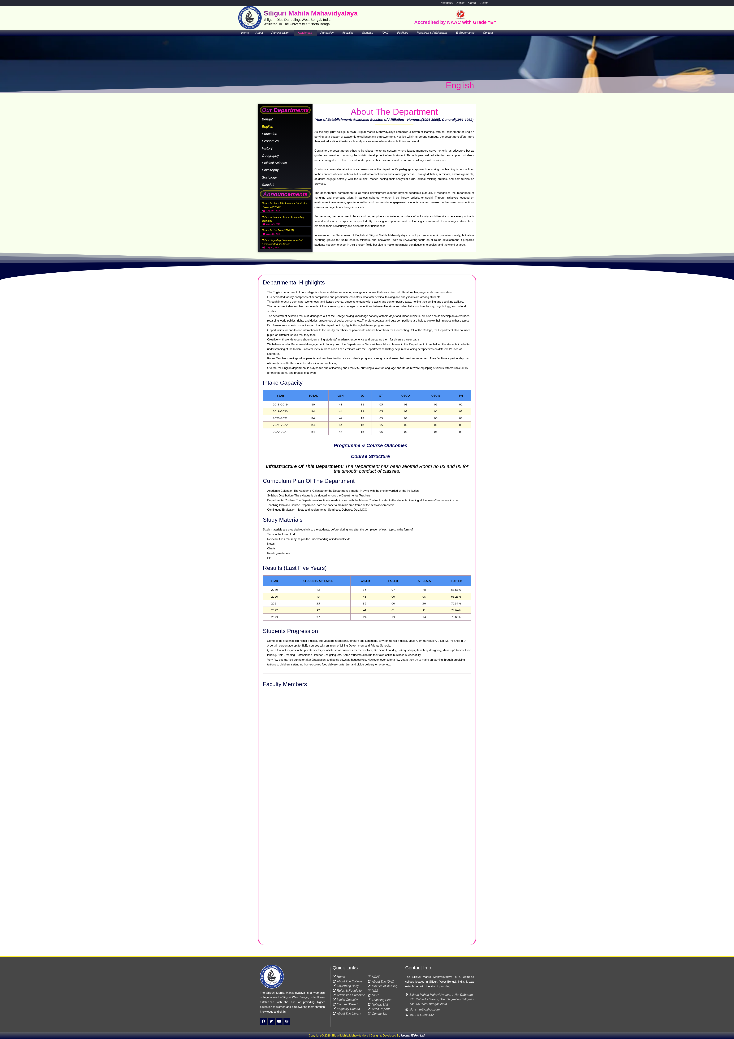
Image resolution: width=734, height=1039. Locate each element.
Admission (327, 32)
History (267, 148)
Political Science (274, 163)
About (259, 32)
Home (245, 32)
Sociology (269, 177)
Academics (305, 32)
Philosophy (270, 170)
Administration (280, 32)
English (267, 126)
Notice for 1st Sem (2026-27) (278, 230)
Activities (347, 32)
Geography (270, 156)
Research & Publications (432, 32)
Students (367, 32)
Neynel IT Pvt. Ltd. (413, 1035)
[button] (492, 3)
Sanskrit (268, 185)
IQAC (385, 32)
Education (269, 134)
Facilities (402, 32)
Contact (488, 32)
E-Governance (465, 32)
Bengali (267, 119)
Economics (270, 141)
